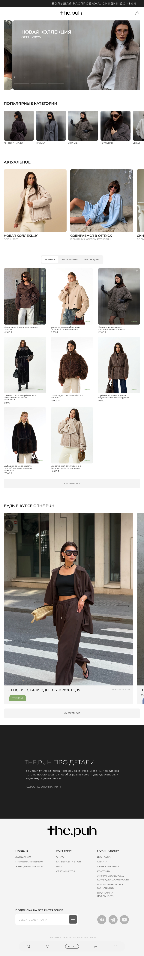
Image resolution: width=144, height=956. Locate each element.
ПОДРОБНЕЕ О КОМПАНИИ (41, 786)
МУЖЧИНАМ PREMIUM (29, 861)
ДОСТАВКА (103, 856)
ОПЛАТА (102, 861)
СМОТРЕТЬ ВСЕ (72, 483)
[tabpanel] (72, 55)
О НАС (60, 856)
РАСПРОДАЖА (91, 259)
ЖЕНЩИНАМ (23, 856)
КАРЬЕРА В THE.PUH (68, 861)
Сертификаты (65, 871)
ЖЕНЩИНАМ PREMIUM (29, 866)
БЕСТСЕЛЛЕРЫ (70, 259)
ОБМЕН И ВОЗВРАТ (108, 866)
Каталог (72, 946)
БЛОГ (59, 866)
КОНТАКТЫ (103, 871)
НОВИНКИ (50, 259)
